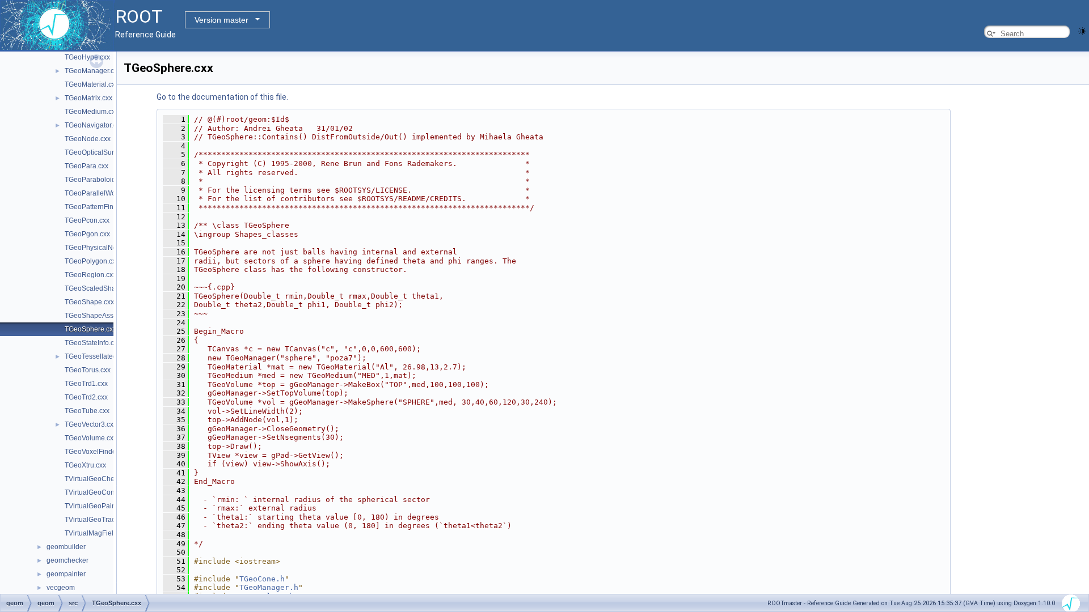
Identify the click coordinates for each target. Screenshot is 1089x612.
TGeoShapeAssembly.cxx (104, 316)
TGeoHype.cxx (87, 57)
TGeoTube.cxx (87, 411)
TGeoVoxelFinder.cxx (97, 452)
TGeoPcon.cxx (87, 220)
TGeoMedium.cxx (92, 112)
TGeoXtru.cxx (85, 465)
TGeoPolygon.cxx (92, 261)
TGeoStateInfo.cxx (93, 343)
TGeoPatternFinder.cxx (100, 207)
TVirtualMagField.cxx (97, 533)
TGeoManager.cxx (93, 71)
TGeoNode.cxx (88, 139)
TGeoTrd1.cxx (86, 384)
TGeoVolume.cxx (91, 438)
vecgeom (61, 588)
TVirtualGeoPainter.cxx (100, 506)
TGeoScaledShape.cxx (100, 288)
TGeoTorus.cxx (88, 370)
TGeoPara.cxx (86, 166)
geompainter (66, 574)
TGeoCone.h (262, 579)
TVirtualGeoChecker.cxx (102, 479)
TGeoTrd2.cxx (86, 397)
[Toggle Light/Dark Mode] (1082, 30)
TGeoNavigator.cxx (94, 125)
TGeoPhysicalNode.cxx (101, 248)
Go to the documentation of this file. (222, 96)
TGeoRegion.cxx (90, 275)
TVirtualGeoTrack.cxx (97, 520)
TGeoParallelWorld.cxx (100, 193)
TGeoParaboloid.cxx (96, 180)
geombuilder (66, 547)
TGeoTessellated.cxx (97, 356)
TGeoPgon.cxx (87, 234)
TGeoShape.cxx (89, 302)
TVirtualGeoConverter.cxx (104, 492)
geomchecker (67, 560)
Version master (221, 19)
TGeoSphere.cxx (90, 329)
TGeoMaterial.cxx (92, 84)
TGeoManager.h (268, 587)
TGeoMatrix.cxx (88, 98)
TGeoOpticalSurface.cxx (102, 152)
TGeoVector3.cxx (91, 424)
